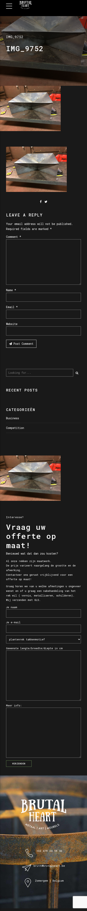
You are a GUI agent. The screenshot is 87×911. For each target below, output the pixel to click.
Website (11, 324)
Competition (15, 428)
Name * (11, 290)
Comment (13, 237)
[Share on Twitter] (46, 201)
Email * (12, 307)
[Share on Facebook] (41, 201)
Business (12, 418)
